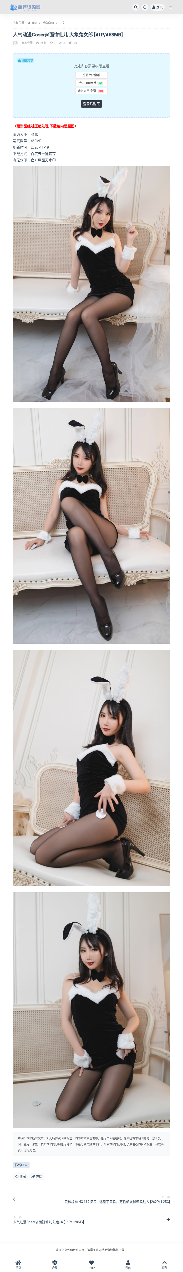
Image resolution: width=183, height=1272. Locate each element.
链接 (38, 1176)
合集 (55, 1268)
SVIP (92, 1268)
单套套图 (48, 23)
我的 (128, 1268)
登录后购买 (91, 104)
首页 (34, 23)
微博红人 (21, 1165)
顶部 (165, 1268)
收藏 (22, 1176)
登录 (159, 7)
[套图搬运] (15, 43)
